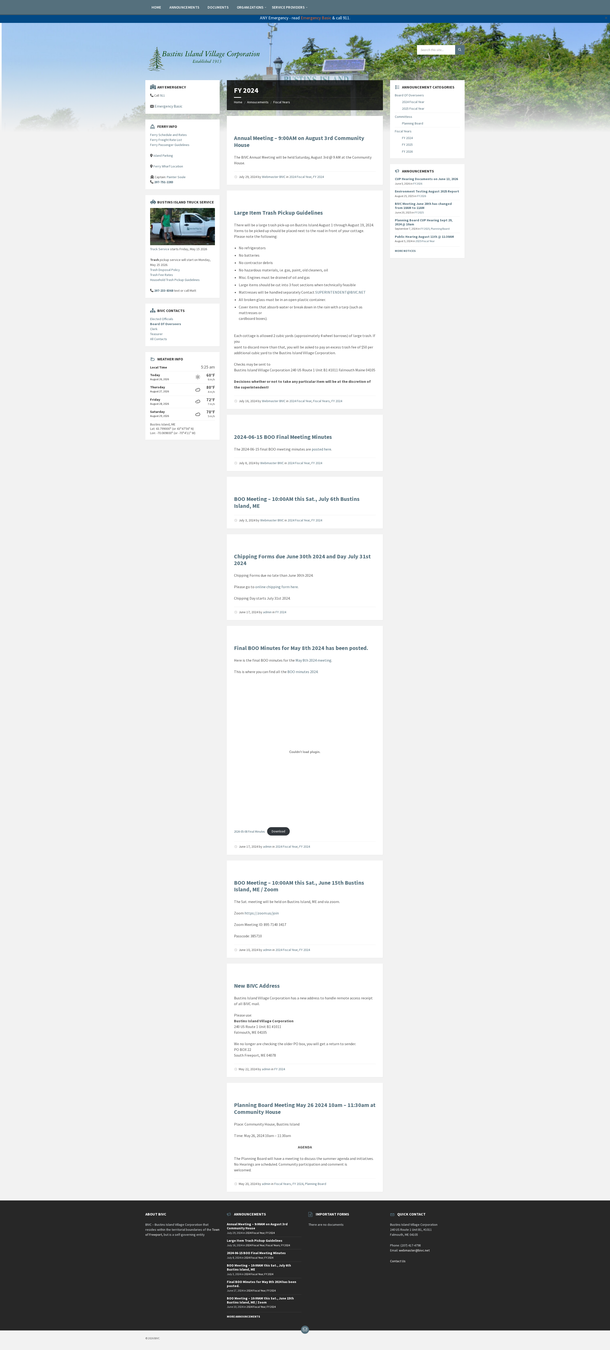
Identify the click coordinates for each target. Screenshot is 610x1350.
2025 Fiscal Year (413, 108)
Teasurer (156, 334)
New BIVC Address (257, 985)
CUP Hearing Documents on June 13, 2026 (426, 179)
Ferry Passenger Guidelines (169, 145)
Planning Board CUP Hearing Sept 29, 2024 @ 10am (423, 222)
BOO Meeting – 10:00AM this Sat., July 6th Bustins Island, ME (297, 502)
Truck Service (159, 249)
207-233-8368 (163, 290)
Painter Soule (176, 177)
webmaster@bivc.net (414, 1250)
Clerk (154, 329)
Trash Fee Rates (161, 275)
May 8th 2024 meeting (313, 660)
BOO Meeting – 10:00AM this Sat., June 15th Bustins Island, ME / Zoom (299, 886)
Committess (403, 116)
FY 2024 (318, 177)
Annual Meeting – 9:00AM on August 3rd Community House (299, 141)
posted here (321, 449)
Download (278, 831)
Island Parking (163, 155)
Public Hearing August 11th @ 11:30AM (424, 236)
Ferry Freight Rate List (166, 140)
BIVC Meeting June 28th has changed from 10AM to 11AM (423, 206)
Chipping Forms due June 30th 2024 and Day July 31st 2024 (302, 560)
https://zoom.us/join (261, 913)
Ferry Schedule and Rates (168, 135)
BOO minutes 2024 (302, 671)
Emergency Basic (316, 18)
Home (238, 102)
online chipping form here (276, 586)
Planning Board (315, 1184)
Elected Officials (161, 319)
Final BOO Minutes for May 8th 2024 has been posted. (301, 648)
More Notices (405, 251)
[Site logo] (204, 70)
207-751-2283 (163, 182)
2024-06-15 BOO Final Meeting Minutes (283, 437)
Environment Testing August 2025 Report (427, 191)
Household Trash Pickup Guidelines (175, 280)
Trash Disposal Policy (165, 270)
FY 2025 (407, 144)
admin (267, 612)
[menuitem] (156, 7)
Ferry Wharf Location (168, 166)
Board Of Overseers (165, 324)
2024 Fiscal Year (300, 177)
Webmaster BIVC (273, 177)
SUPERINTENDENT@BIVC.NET (340, 292)
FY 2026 (407, 151)
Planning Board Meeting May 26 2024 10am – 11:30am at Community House (305, 1108)
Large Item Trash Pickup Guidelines (278, 212)
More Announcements (243, 1316)
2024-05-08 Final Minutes (249, 831)
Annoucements (258, 102)
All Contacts (158, 339)
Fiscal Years (281, 102)
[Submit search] (460, 50)
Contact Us (398, 1261)
